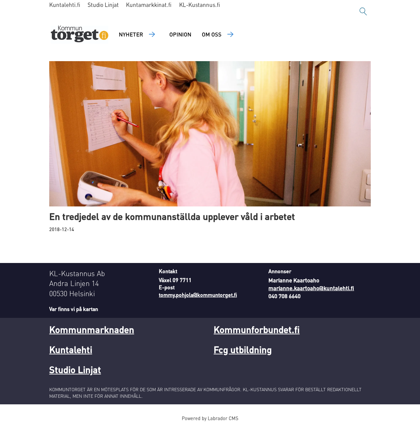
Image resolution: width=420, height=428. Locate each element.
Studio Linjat (103, 4)
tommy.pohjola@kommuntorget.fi (198, 294)
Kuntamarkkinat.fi (149, 4)
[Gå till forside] (79, 35)
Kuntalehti (70, 349)
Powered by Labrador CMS (210, 418)
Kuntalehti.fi (64, 4)
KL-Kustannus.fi (199, 4)
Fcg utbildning (243, 349)
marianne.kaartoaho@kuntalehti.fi (311, 288)
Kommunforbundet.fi (257, 329)
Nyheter (131, 34)
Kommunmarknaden (91, 329)
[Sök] (363, 11)
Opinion (180, 34)
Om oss (211, 34)
